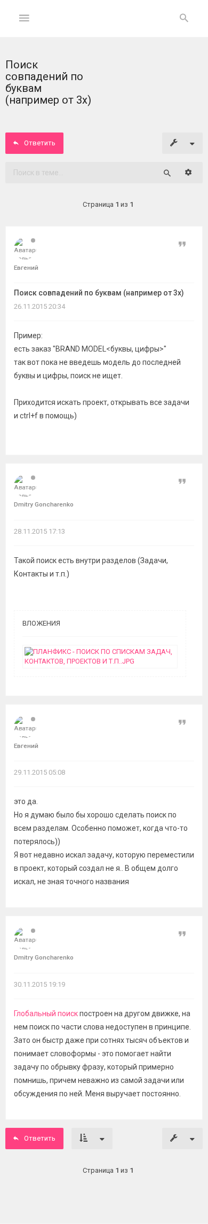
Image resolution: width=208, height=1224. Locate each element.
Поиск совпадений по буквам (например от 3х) (99, 293)
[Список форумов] (104, 27)
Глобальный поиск (46, 1013)
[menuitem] (184, 18)
